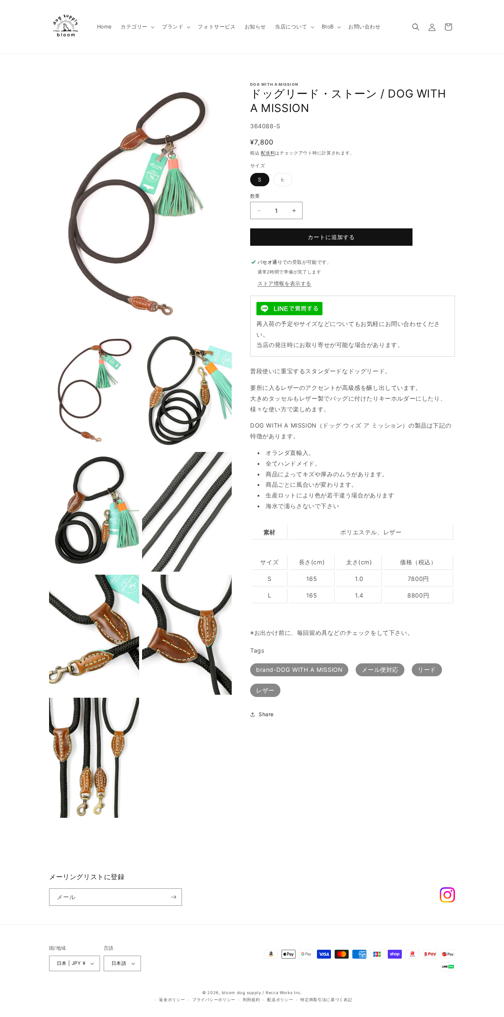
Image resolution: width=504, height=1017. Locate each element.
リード (427, 670)
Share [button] (266, 714)
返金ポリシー (172, 1000)
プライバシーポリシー (213, 1000)
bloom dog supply (241, 992)
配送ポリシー (280, 1000)
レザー (265, 690)
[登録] (173, 897)
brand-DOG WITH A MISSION (299, 670)
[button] (137, 26)
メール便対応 (380, 670)
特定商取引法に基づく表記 (326, 1000)
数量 (255, 196)
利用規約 (251, 1000)
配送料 (268, 153)
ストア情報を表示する (284, 283)
